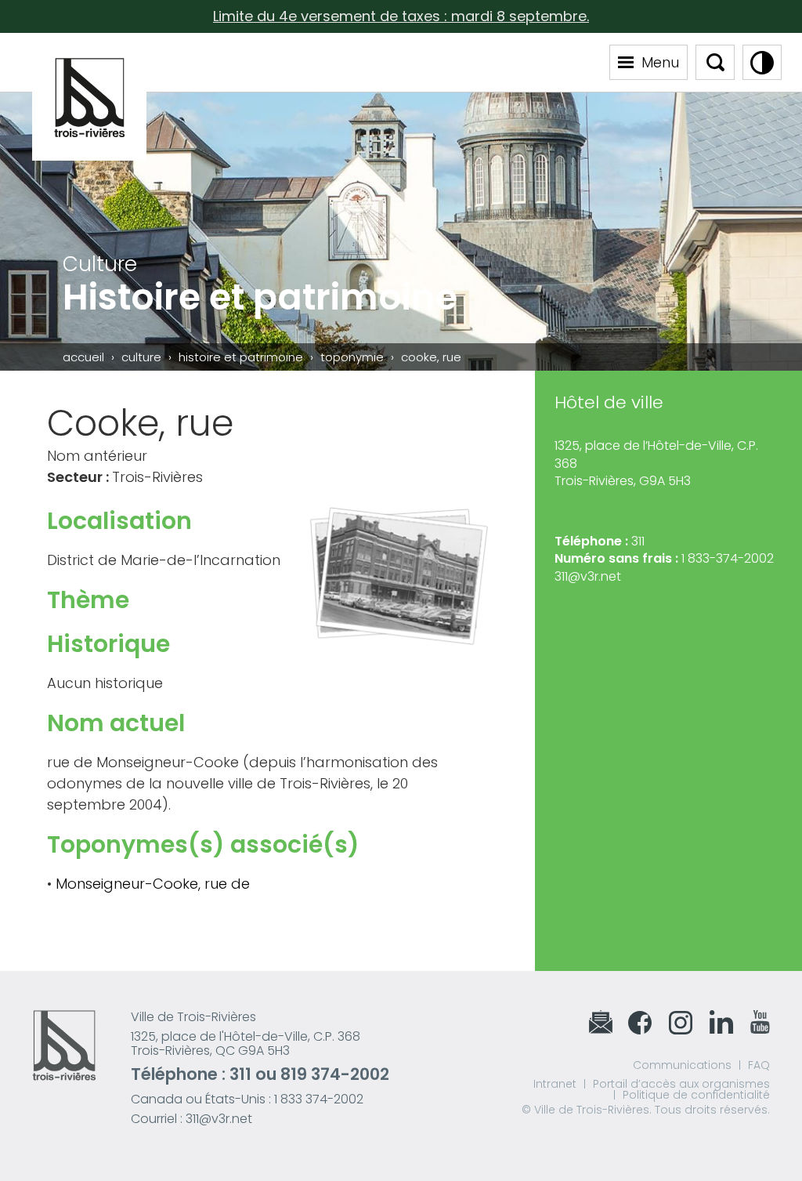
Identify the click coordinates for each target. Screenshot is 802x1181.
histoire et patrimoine (241, 357)
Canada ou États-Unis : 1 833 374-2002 (247, 1099)
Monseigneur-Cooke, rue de (153, 883)
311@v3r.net (588, 576)
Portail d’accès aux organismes (681, 1083)
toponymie (352, 357)
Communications (682, 1065)
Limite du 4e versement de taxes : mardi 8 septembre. (401, 16)
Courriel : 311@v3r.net (191, 1119)
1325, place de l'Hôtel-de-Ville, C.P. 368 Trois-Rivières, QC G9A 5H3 (245, 1043)
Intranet (554, 1083)
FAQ (759, 1065)
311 (240, 1074)
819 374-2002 (334, 1074)
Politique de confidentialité (696, 1094)
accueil (83, 357)
